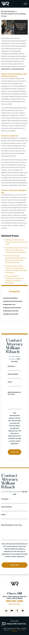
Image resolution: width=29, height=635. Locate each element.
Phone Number (13, 374)
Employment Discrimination (12, 301)
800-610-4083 (14, 601)
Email (10, 382)
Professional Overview (11, 311)
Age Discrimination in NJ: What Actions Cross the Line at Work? (16, 242)
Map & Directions (14, 604)
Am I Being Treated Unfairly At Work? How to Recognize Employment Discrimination (16, 250)
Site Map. (15, 631)
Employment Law (9, 304)
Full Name (12, 366)
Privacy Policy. (21, 630)
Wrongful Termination (10, 314)
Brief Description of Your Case (14, 393)
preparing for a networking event (12, 69)
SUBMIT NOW (14, 452)
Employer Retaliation (10, 298)
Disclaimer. (13, 630)
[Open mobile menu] (25, 4)
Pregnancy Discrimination (12, 307)
